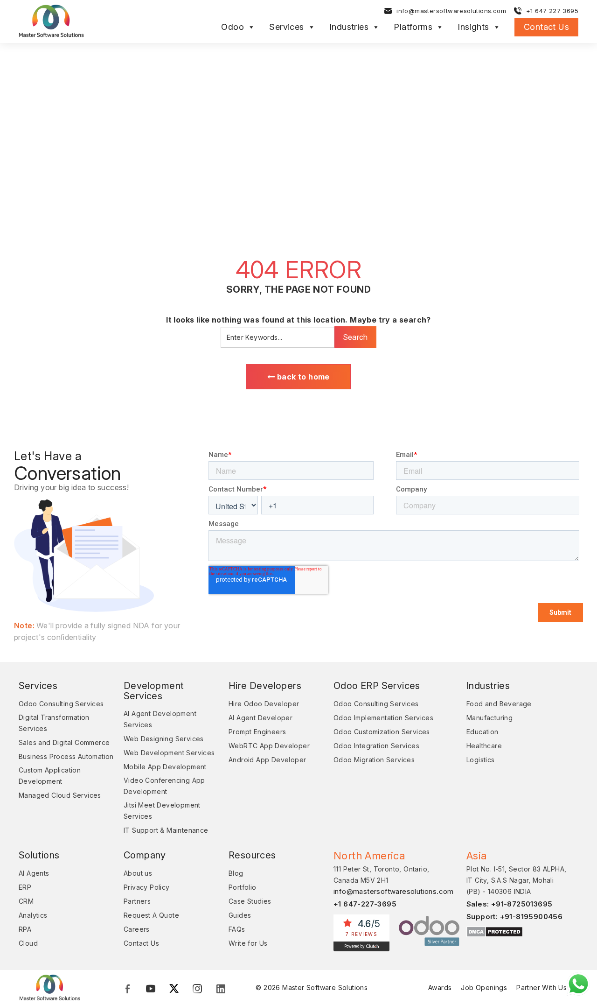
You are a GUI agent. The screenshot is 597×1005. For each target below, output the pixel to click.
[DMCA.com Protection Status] (494, 931)
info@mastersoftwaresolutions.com (451, 10)
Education (482, 732)
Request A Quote (151, 915)
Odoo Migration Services (374, 760)
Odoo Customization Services (381, 732)
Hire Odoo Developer (264, 704)
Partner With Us (541, 987)
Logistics (480, 760)
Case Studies (250, 901)
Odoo (232, 27)
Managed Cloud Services (60, 795)
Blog (236, 873)
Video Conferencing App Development (164, 785)
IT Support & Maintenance (166, 830)
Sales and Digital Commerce (64, 742)
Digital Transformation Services (54, 722)
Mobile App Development (165, 767)
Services (286, 27)
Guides (240, 915)
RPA (25, 929)
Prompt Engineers (257, 732)
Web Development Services (169, 753)
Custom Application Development (50, 775)
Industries (348, 27)
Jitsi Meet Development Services (162, 810)
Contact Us (546, 27)
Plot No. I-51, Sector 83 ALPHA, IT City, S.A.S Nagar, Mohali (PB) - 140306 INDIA (516, 880)
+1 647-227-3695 (364, 904)
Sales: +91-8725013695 (509, 904)
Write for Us (248, 943)
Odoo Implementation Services (383, 718)
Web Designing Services (164, 739)
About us (138, 873)
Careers (137, 929)
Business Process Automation (66, 756)
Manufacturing (489, 718)
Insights (473, 27)
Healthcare (484, 746)
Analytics (33, 915)
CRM (26, 901)
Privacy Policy (147, 887)
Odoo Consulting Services (61, 704)
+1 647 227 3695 (552, 10)
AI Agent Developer (260, 718)
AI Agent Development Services (160, 719)
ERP (25, 887)
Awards (439, 987)
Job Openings (484, 987)
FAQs (237, 929)
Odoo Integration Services (376, 746)
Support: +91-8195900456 (514, 916)
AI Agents (34, 873)
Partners (137, 901)
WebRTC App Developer (269, 746)
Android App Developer (267, 760)
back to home (302, 376)
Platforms (413, 27)
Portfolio (243, 887)
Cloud (28, 943)
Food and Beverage (499, 704)
